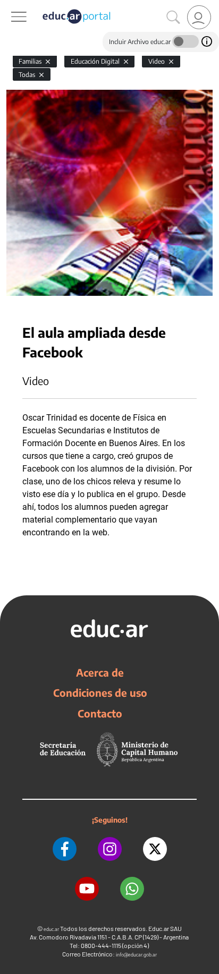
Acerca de (100, 672)
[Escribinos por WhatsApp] (132, 889)
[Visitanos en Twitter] (155, 849)
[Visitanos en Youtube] (87, 889)
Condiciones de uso (100, 692)
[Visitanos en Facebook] (65, 849)
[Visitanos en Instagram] (110, 849)
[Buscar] (173, 17)
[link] (199, 17)
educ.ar (51, 929)
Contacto (100, 713)
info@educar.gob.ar (136, 955)
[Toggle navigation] (9, 5)
